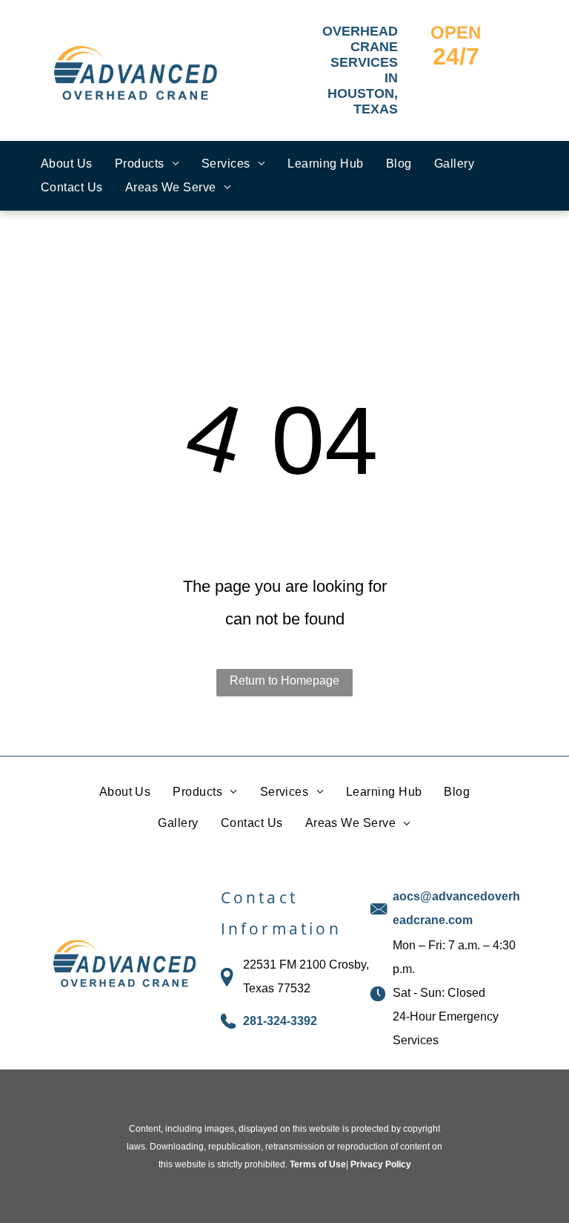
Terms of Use (318, 1164)
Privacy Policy (380, 1164)
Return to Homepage (284, 680)
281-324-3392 (280, 1021)
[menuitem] (67, 164)
